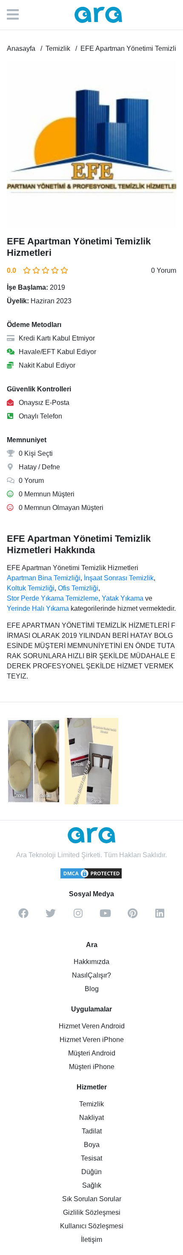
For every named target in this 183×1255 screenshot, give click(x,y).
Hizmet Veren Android (92, 1026)
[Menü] (17, 15)
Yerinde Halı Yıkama (38, 608)
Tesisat (91, 1158)
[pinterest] (132, 916)
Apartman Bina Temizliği (43, 578)
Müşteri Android (91, 1053)
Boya (92, 1144)
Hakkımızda (91, 961)
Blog (92, 988)
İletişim (91, 1239)
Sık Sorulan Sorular (91, 1198)
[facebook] (23, 916)
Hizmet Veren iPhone (92, 1039)
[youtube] (105, 916)
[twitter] (50, 916)
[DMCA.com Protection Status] (91, 877)
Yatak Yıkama (122, 598)
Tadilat (92, 1131)
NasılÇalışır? (91, 975)
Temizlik (91, 1104)
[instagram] (78, 916)
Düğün (91, 1171)
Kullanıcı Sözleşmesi (91, 1226)
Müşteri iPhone (91, 1066)
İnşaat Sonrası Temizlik (119, 578)
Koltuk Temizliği (30, 588)
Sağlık (91, 1185)
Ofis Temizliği (78, 588)
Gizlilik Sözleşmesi (91, 1212)
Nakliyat (91, 1117)
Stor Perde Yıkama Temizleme (52, 598)
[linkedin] (159, 916)
